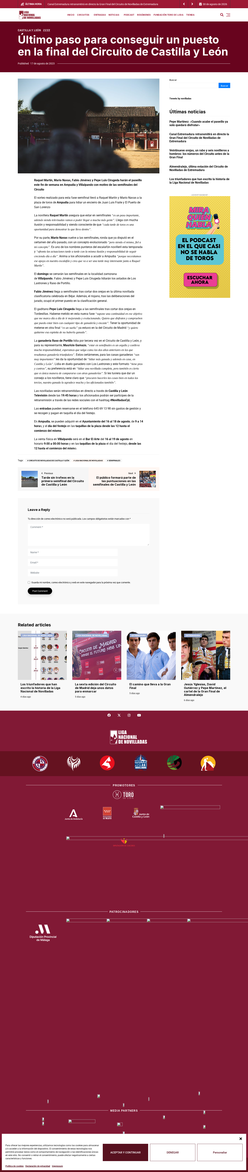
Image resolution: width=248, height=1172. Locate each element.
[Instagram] (129, 715)
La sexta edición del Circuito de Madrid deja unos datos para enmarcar (95, 687)
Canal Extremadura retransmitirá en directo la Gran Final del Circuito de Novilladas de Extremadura (199, 137)
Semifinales (114, 461)
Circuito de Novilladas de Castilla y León (49, 461)
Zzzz (46, 30)
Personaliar (220, 1152)
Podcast (129, 15)
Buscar (173, 80)
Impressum (57, 1166)
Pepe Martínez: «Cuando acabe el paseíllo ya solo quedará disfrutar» (198, 123)
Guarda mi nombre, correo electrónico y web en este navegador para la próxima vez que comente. (81, 582)
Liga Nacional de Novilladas (89, 461)
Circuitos (83, 15)
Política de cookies (14, 1166)
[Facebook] (109, 715)
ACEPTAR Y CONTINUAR (125, 1152)
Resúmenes (144, 15)
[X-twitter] (119, 715)
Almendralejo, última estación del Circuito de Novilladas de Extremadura (198, 168)
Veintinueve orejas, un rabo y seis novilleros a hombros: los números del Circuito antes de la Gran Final (104, 4)
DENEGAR (173, 1152)
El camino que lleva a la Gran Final (150, 686)
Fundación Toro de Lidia (169, 15)
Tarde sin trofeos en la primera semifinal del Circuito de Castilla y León (62, 481)
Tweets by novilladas (180, 98)
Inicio (70, 15)
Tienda (190, 15)
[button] (241, 1138)
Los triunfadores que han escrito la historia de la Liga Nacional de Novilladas (199, 180)
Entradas (100, 15)
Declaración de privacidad (37, 1166)
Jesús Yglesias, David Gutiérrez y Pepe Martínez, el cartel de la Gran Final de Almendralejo (205, 689)
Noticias (114, 15)
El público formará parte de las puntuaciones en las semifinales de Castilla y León (114, 481)
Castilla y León (29, 30)
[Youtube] (139, 715)
